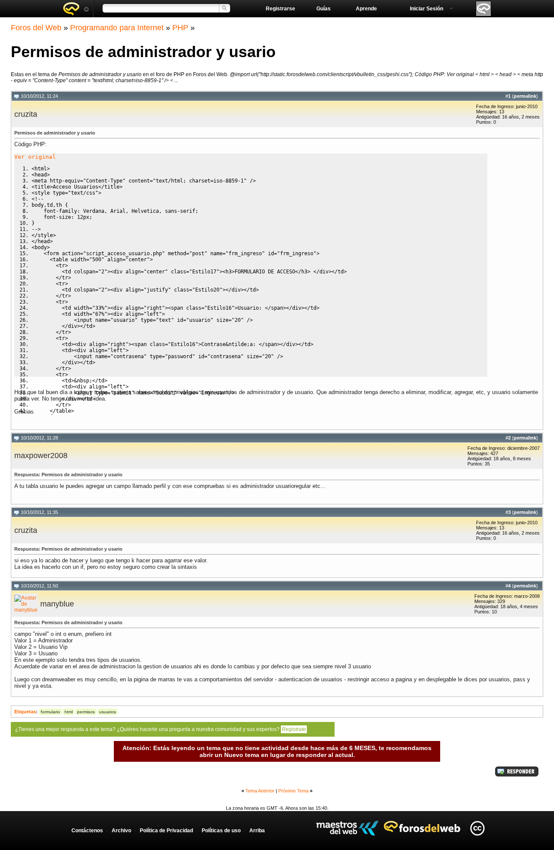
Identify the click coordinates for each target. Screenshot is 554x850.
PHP (180, 27)
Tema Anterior (259, 790)
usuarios (107, 711)
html (68, 711)
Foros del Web (36, 27)
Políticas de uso (221, 831)
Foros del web (76, 8)
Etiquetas (25, 711)
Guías (323, 9)
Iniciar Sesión (426, 9)
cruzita (25, 114)
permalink (525, 96)
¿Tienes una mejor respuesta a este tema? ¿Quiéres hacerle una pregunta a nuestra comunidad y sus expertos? (160, 729)
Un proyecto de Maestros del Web (347, 828)
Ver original (35, 157)
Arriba (257, 831)
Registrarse (280, 9)
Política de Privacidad (166, 831)
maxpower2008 (41, 455)
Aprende (366, 9)
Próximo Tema (293, 790)
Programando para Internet (117, 27)
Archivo (121, 831)
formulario (50, 711)
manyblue (57, 604)
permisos (86, 711)
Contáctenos (87, 831)
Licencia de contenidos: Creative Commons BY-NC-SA (477, 828)
